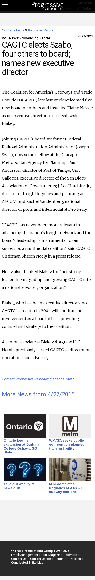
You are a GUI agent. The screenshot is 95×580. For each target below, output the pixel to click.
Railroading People (40, 30)
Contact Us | (19, 558)
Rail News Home (13, 30)
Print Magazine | (52, 555)
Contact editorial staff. (38, 379)
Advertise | (73, 555)
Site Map (37, 562)
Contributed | (20, 562)
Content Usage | (41, 558)
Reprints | (60, 558)
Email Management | (25, 555)
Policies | (75, 558)
